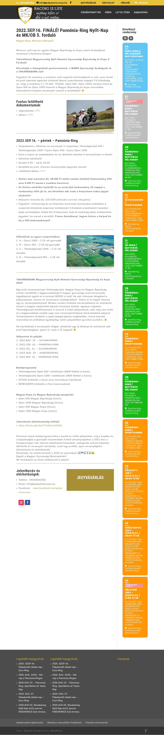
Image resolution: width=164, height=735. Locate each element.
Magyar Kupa (23, 40)
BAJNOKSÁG (141, 12)
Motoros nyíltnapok (42, 40)
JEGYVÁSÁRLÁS (88, 3)
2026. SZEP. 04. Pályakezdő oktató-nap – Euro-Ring (31, 667)
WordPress (56, 730)
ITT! (37, 110)
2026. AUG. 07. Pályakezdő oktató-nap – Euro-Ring (31, 697)
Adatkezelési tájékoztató (29, 722)
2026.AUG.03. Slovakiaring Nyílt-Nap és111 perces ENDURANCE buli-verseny (32, 708)
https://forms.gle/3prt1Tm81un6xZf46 (40, 425)
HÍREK (108, 12)
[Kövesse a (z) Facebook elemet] (27, 502)
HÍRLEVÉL (125, 3)
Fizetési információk (97, 722)
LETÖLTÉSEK (123, 12)
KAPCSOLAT (108, 3)
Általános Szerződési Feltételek (64, 722)
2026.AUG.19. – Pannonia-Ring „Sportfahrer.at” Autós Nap (32, 686)
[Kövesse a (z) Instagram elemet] (21, 502)
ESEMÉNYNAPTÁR (91, 12)
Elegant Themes (32, 730)
